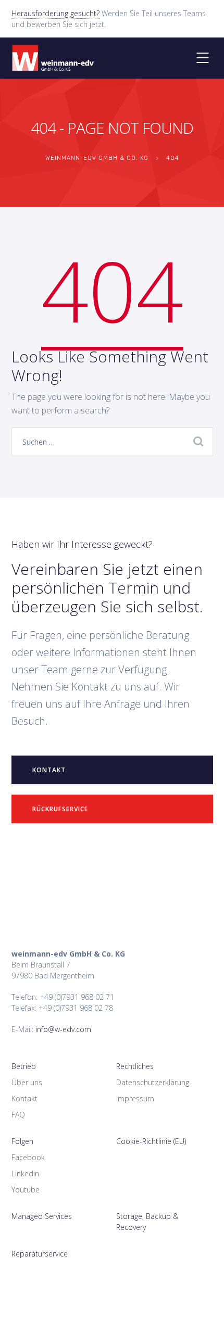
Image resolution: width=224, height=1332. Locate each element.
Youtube (25, 1190)
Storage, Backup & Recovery (147, 1221)
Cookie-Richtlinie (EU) (151, 1141)
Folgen (22, 1141)
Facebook (28, 1157)
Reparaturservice (39, 1254)
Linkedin (25, 1173)
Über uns (26, 1082)
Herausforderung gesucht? (55, 13)
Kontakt (49, 769)
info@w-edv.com (63, 1029)
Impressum (135, 1098)
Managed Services (41, 1216)
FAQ (18, 1115)
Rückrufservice (60, 809)
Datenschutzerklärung (152, 1082)
